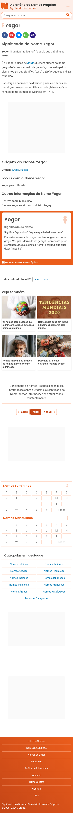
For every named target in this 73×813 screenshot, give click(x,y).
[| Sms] (33, 35)
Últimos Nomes (36, 741)
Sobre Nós (36, 761)
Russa (24, 169)
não (45, 279)
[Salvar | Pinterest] (12, 35)
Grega (15, 169)
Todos (61, 509)
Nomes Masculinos (18, 518)
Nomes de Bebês (36, 754)
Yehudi (48, 411)
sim (36, 279)
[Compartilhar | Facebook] (5, 35)
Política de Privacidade (36, 768)
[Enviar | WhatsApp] (26, 35)
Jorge (30, 63)
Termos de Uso (36, 782)
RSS (36, 795)
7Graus (21, 807)
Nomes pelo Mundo (36, 748)
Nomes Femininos (17, 485)
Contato (36, 788)
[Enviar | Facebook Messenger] (19, 35)
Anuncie (36, 775)
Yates (24, 411)
